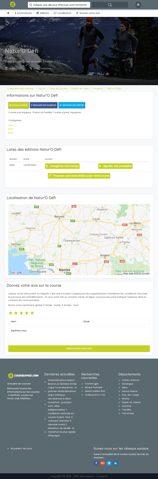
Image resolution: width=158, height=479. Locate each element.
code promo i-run (95, 394)
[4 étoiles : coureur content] (27, 312)
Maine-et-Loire (13, 61)
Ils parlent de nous (21, 448)
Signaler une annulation (117, 166)
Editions (44, 13)
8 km (11, 129)
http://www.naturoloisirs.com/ (50, 68)
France (48, 61)
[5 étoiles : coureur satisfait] (21, 312)
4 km (11, 125)
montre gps (92, 383)
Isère (125, 387)
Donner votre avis (89, 13)
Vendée (126, 409)
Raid (10, 132)
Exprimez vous (18, 330)
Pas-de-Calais (130, 394)
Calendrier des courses (20, 88)
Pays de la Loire (33, 61)
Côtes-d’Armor (130, 380)
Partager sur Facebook (44, 105)
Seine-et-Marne (131, 402)
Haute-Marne (129, 391)
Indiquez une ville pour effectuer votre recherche (60, 4)
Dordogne (127, 383)
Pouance (10, 57)
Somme (126, 406)
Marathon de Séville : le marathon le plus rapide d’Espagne (61, 431)
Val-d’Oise (128, 413)
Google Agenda (19, 105)
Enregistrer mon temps (64, 166)
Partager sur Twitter (73, 105)
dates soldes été (95, 391)
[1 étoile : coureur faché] (11, 312)
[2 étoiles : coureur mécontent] (16, 312)
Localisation (64, 13)
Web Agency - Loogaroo (93, 476)
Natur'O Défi (114, 88)
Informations (24, 13)
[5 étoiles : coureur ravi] (32, 312)
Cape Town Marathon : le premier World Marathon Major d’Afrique (62, 391)
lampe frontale (93, 387)
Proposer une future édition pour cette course (81, 176)
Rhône (125, 398)
